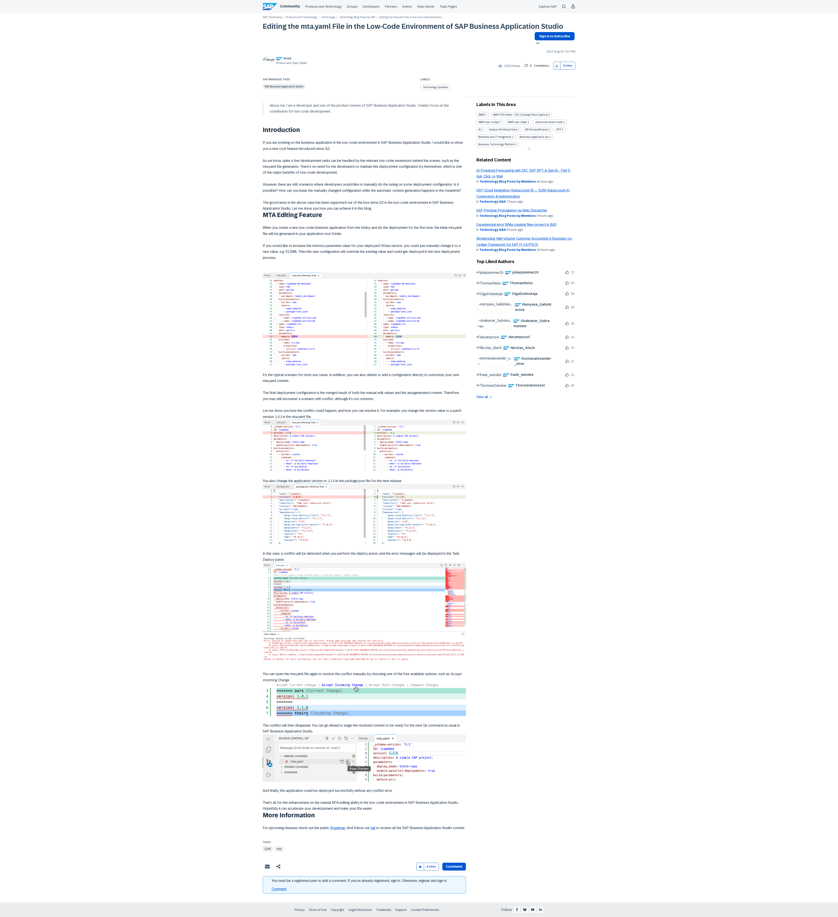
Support (401, 910)
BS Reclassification (536, 129)
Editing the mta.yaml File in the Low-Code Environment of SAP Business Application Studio (413, 26)
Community (290, 6)
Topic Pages (448, 6)
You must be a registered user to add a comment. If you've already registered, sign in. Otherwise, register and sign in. (359, 881)
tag (373, 828)
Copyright (337, 910)
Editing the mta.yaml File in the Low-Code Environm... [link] (410, 17)
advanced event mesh (549, 122)
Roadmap (337, 828)
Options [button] (537, 43)
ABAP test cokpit (517, 122)
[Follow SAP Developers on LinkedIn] (540, 909)
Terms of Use (318, 910)
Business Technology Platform (496, 144)
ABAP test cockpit (488, 122)
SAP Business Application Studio (284, 86)
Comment (279, 889)
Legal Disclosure (360, 910)
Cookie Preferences (425, 910)
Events (407, 6)
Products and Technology (323, 6)
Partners (391, 6)
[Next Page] (529, 149)
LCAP (268, 848)
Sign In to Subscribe (554, 36)
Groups (352, 6)
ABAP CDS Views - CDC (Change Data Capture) (520, 114)
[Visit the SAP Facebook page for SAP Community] (517, 909)
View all (482, 397)
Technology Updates (435, 87)
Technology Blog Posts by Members (507, 181)
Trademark (383, 910)
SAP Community (272, 17)
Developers (371, 6)
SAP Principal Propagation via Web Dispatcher (511, 210)
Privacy (300, 910)
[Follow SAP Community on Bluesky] (525, 909)
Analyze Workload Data (503, 129)
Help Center (425, 6)
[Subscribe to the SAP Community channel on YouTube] (532, 909)
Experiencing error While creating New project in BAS (516, 224)
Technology (328, 17)
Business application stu (534, 137)
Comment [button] (454, 866)
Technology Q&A (492, 201)
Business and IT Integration (494, 137)
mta (279, 848)
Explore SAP (548, 6)
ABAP (481, 114)
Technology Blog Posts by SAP (357, 17)
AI (479, 129)
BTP (558, 129)
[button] (557, 66)
